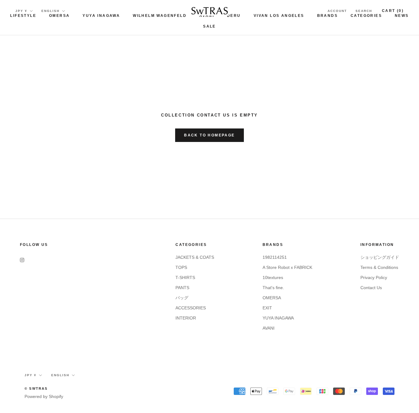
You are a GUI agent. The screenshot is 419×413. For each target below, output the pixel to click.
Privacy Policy (373, 277)
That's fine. (273, 287)
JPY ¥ (21, 11)
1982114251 (275, 257)
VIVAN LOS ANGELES (279, 15)
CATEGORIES (366, 15)
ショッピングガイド (379, 257)
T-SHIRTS (185, 277)
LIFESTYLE (23, 15)
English (50, 11)
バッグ (181, 297)
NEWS (402, 15)
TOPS (181, 267)
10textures (273, 277)
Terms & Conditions (379, 267)
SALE (209, 26)
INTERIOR (185, 317)
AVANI (269, 328)
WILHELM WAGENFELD (159, 15)
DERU (234, 15)
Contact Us (371, 287)
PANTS (182, 287)
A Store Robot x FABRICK (287, 267)
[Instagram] (22, 259)
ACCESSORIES (190, 307)
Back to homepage (209, 135)
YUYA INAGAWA (101, 15)
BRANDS (327, 15)
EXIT (267, 307)
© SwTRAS (36, 388)
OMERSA (59, 15)
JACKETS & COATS (194, 257)
